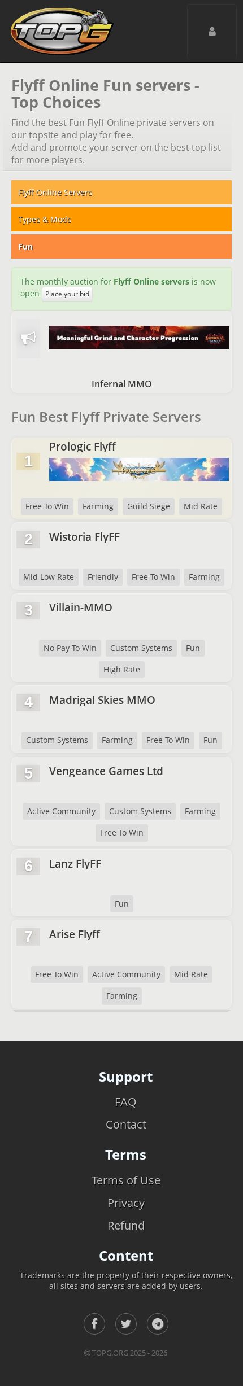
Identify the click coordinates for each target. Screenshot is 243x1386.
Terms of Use (126, 1180)
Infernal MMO (122, 384)
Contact (126, 1124)
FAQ (126, 1101)
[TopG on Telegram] (157, 1324)
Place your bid (67, 294)
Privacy (126, 1202)
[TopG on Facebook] (94, 1324)
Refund (126, 1225)
